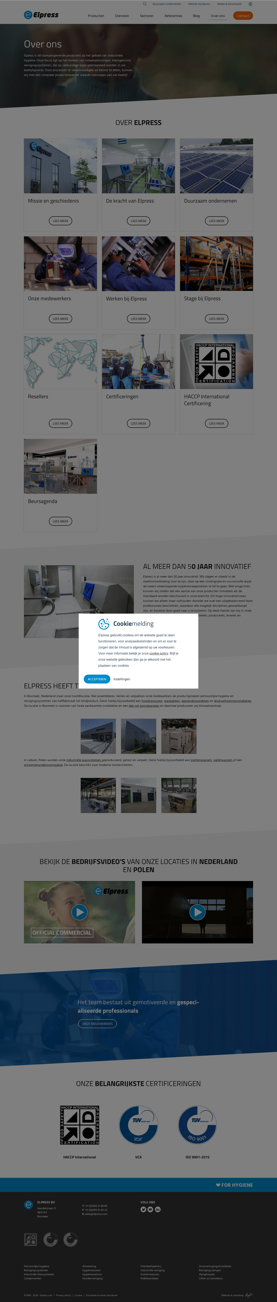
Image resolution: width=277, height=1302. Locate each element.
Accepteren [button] (97, 679)
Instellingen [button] (122, 679)
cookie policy (158, 653)
